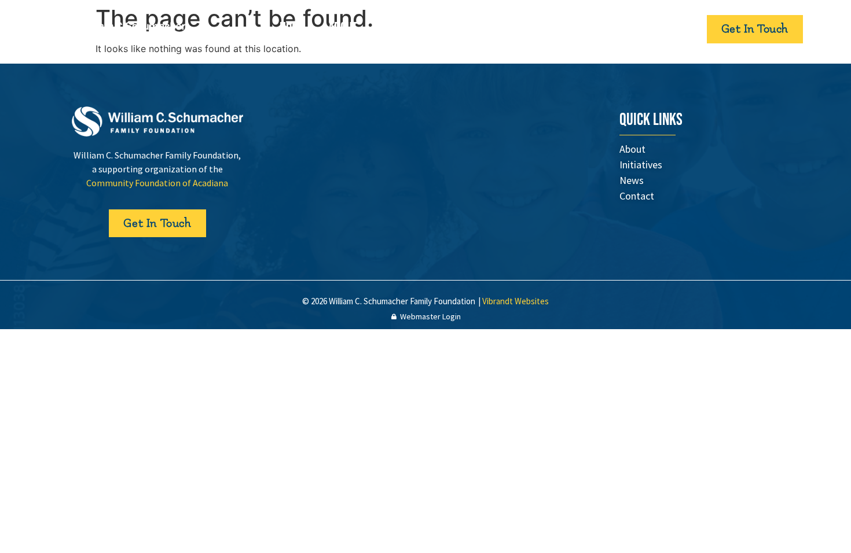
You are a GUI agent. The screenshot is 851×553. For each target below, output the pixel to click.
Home (292, 29)
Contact (537, 29)
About (342, 29)
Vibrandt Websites (515, 301)
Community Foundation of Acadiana (157, 183)
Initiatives (420, 29)
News (481, 29)
